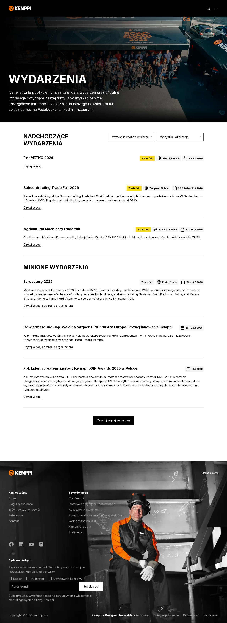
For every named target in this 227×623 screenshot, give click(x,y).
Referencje (16, 515)
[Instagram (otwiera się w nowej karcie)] (41, 544)
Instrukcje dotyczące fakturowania (92, 504)
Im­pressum (210, 615)
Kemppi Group (82, 527)
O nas (12, 498)
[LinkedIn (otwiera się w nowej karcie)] (21, 544)
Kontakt (14, 521)
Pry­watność (191, 615)
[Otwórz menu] (216, 8)
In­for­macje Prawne (166, 615)
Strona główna (210, 472)
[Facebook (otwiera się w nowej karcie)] (11, 544)
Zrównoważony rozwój (24, 509)
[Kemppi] (20, 8)
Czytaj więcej (32, 166)
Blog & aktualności (21, 504)
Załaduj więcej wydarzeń (113, 420)
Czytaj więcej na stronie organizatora (48, 305)
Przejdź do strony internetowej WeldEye (95, 515)
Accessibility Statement (84, 509)
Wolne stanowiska (82, 521)
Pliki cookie (141, 615)
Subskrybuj (91, 586)
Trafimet (82, 532)
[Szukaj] (208, 8)
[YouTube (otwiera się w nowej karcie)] (31, 544)
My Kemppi (76, 498)
